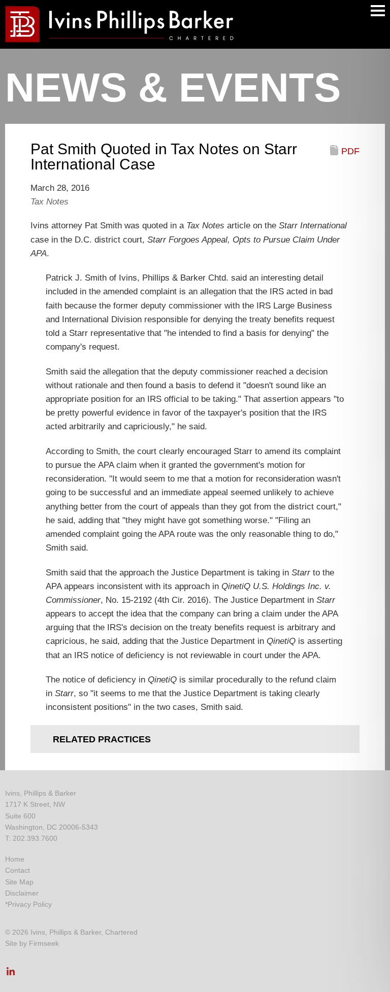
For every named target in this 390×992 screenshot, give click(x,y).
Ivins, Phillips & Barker (40, 793)
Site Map (19, 882)
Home (14, 859)
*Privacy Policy (28, 904)
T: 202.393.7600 (31, 838)
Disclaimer (22, 893)
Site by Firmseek (32, 943)
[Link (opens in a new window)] (10, 974)
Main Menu (378, 10)
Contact (17, 870)
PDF (350, 151)
